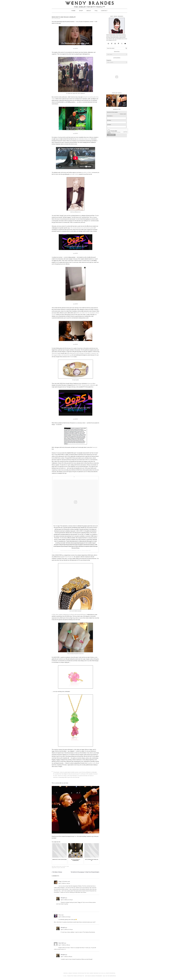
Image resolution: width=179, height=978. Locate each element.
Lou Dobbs (88, 172)
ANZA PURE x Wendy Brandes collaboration (85, 385)
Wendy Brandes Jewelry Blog (89, 3)
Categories (108, 60)
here (75, 836)
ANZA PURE (63, 867)
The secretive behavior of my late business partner (82, 227)
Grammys (94, 447)
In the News (64, 866)
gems (60, 866)
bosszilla (84, 172)
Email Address (110, 116)
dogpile (58, 353)
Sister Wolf (61, 943)
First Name (109, 120)
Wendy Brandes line (68, 556)
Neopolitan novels (91, 763)
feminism (57, 866)
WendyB (63, 897)
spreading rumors (87, 139)
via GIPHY (75, 48)
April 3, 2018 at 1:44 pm (64, 883)
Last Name (109, 124)
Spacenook (54, 353)
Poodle (71, 356)
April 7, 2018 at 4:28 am (64, 945)
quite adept (78, 139)
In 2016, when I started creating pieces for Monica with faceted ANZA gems (69, 614)
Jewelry (67, 866)
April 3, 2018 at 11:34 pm (67, 899)
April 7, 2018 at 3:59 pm (66, 956)
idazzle (69, 550)
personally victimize (74, 174)
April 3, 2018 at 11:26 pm (64, 916)
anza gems (58, 867)
